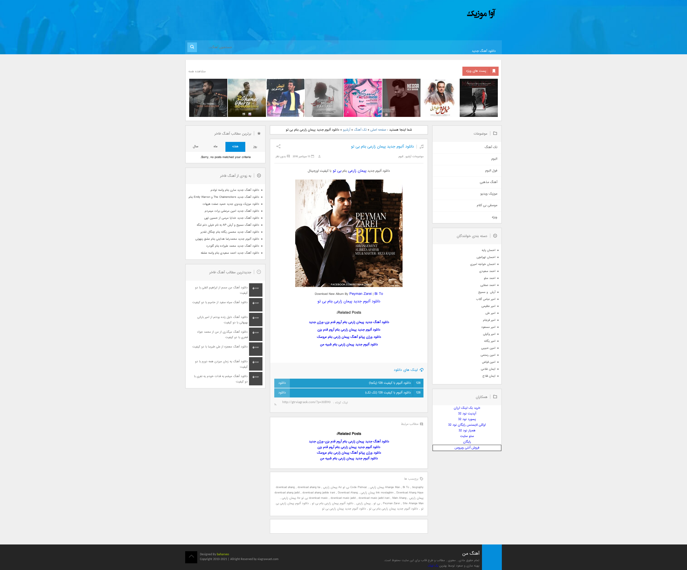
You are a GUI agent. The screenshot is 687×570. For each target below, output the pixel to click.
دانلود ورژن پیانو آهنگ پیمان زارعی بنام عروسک (349, 337)
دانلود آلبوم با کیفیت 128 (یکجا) (395, 383)
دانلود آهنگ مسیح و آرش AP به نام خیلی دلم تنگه (228, 225)
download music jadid (343, 498)
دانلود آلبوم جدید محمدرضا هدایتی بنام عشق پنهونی (227, 239)
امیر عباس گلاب (485, 299)
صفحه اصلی (378, 130)
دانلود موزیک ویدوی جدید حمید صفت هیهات (231, 204)
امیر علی (490, 313)
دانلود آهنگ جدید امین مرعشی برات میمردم (232, 211)
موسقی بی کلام (487, 205)
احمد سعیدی (487, 271)
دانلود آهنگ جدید (484, 51)
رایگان (467, 442)
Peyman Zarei (360, 294)
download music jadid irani (374, 498)
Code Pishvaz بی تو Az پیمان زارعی (345, 487)
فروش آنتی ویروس (467, 448)
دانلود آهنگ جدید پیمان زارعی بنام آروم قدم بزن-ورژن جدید (349, 322)
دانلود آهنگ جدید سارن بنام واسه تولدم (235, 190)
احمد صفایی (487, 285)
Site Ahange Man (413, 503)
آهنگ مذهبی (488, 182)
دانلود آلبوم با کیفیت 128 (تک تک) (393, 393)
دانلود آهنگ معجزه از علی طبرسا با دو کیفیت (220, 346)
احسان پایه (488, 250)
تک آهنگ (360, 130)
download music (318, 498)
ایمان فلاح (489, 376)
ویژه (494, 217)
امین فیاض (488, 362)
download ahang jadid (287, 492)
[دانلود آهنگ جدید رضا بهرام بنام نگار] (401, 98)
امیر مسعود (488, 327)
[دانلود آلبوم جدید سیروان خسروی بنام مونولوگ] (479, 98)
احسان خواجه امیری (482, 264)
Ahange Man (392, 487)
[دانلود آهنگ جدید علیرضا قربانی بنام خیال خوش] (440, 98)
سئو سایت (467, 436)
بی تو (337, 170)
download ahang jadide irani (318, 492)
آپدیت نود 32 (467, 414)
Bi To (379, 294)
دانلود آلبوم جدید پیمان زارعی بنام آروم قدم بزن (348, 330)
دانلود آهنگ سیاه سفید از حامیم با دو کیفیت (220, 302)
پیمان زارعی (357, 170)
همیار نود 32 (467, 430)
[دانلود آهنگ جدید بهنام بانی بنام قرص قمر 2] (247, 98)
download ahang (285, 487)
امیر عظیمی (488, 306)
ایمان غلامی (488, 369)
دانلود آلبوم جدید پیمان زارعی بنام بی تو (382, 146)
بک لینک (433, 565)
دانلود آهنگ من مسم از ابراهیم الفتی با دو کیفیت (221, 290)
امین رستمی (488, 355)
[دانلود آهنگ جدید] (437, 14)
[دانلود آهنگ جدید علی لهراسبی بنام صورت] (363, 98)
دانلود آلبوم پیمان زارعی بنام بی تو (332, 503)
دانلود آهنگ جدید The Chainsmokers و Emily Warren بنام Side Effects (223, 197)
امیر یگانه (489, 341)
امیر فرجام (489, 320)
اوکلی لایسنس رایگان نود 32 (467, 425)
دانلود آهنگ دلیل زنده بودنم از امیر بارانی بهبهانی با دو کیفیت (222, 320)
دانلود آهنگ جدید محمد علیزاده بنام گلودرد (232, 246)
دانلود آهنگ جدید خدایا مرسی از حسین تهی (231, 218)
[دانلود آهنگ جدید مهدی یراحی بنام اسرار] (324, 98)
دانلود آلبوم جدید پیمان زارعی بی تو (344, 508)
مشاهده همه (197, 71)
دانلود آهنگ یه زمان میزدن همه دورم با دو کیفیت (221, 364)
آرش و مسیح (486, 292)
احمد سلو (489, 278)
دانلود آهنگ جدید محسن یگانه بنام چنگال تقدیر (229, 232)
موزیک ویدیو (488, 194)
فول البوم (491, 171)
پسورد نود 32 (467, 419)
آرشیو (346, 130)
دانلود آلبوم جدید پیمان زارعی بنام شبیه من (349, 344)
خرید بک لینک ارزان (467, 408)
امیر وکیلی (489, 334)
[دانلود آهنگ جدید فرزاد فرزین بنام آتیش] (285, 98)
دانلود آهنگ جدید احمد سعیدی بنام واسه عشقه (230, 253)
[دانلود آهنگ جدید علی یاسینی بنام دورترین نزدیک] (208, 98)
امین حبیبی (488, 348)
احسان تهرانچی (486, 257)
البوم (401, 156)
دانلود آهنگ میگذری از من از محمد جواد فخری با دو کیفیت (222, 334)
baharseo (223, 554)
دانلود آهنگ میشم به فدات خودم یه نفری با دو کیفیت (221, 379)
